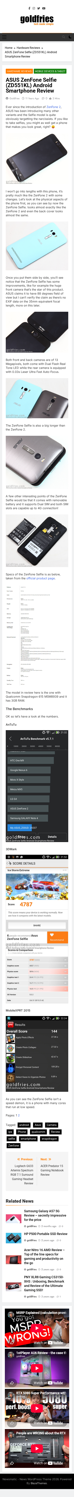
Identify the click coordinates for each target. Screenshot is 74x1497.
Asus (38, 1125)
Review (55, 1132)
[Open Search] (63, 36)
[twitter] (38, 8)
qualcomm (38, 1132)
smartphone (28, 1138)
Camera (52, 1125)
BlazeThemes (39, 1483)
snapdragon (49, 1138)
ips (10, 1132)
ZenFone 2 (54, 107)
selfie (11, 1138)
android (24, 1125)
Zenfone (13, 1145)
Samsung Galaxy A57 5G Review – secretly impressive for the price (45, 1215)
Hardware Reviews (19, 71)
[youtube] (44, 8)
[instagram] (33, 8)
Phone (22, 1132)
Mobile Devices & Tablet (50, 71)
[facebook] (29, 8)
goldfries (15, 98)
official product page (40, 578)
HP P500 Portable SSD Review (45, 1234)
